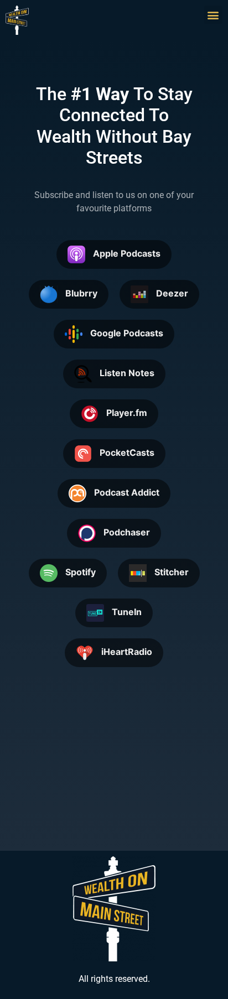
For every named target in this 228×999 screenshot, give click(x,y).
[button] (213, 15)
